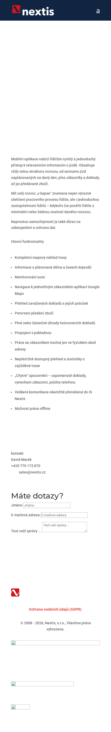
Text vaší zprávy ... (26, 531)
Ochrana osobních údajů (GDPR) (55, 609)
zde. (33, 116)
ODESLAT (28, 541)
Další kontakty (33, 480)
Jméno (16, 505)
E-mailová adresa (25, 515)
